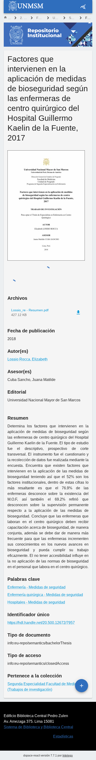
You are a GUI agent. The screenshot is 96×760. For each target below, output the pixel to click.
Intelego (67, 755)
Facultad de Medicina (39, 18)
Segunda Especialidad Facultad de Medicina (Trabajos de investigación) (72, 18)
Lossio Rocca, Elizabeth (27, 359)
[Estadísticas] (83, 6)
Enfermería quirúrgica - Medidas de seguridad (45, 595)
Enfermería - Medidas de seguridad (36, 587)
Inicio (9, 18)
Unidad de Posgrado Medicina (56, 18)
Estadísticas (63, 736)
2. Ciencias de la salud (23, 18)
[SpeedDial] (81, 685)
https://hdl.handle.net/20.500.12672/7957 (41, 623)
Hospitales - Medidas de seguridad (36, 602)
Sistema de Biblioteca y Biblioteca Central (38, 727)
